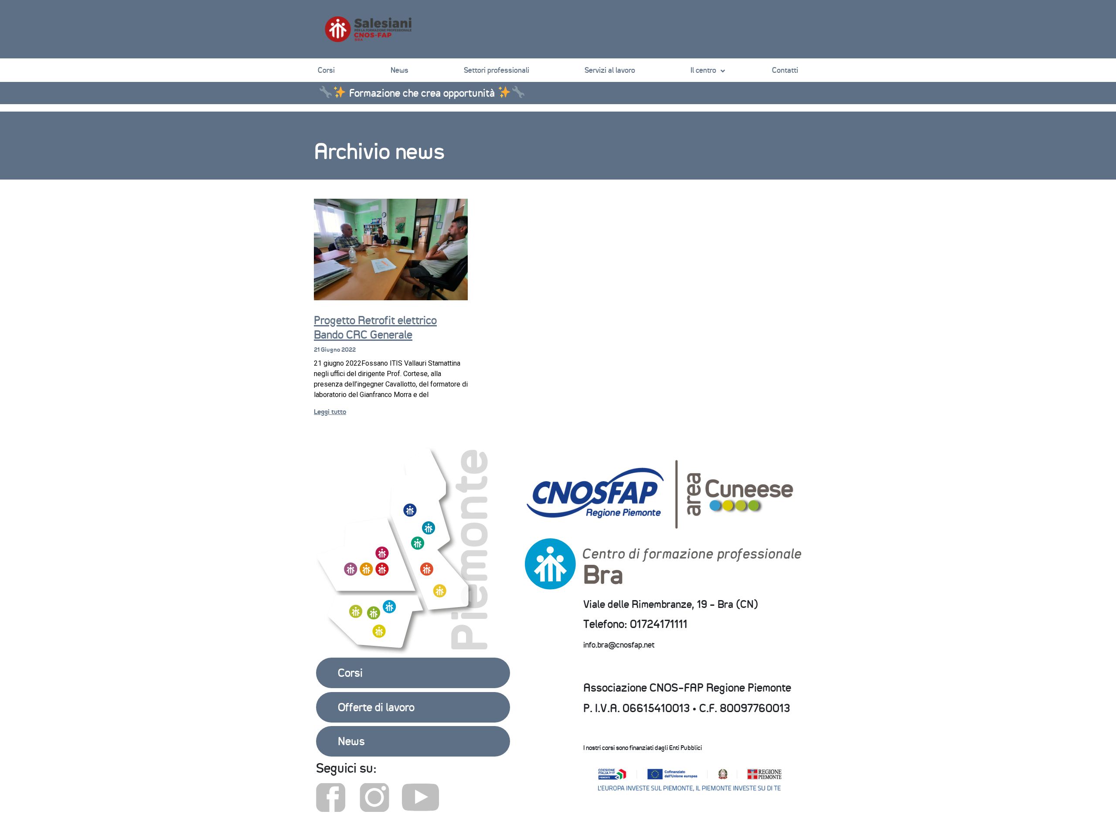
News (399, 70)
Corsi (326, 70)
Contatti (785, 70)
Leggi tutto (330, 411)
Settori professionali (496, 70)
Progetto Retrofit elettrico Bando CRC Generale (375, 327)
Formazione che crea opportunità (422, 92)
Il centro (703, 70)
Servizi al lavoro (610, 70)
